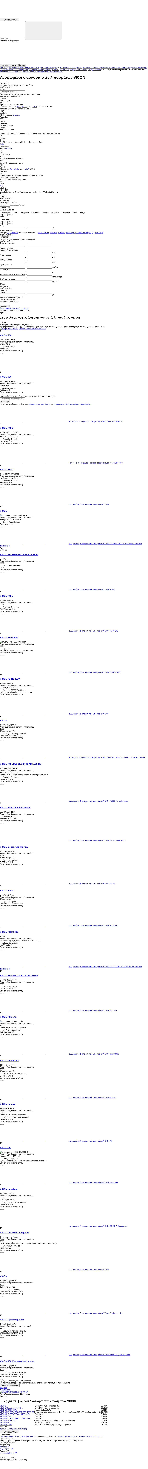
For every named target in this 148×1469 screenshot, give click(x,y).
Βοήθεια (16, 1429)
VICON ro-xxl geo (9, 1189)
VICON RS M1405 (9, 932)
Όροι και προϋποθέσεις (9, 1436)
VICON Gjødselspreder (12, 1319)
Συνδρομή (5, 402)
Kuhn (30, 72)
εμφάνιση (5, 306)
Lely (45, 72)
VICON (3, 511)
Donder (25, 72)
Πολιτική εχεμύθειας (28, 1436)
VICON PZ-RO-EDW (10, 679)
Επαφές (23, 1429)
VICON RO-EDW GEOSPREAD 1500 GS (20, 764)
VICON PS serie (8, 1017)
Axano (11, 72)
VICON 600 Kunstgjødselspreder (17, 1361)
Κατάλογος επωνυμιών (92, 1436)
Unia (60, 72)
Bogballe (17, 72)
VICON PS (5, 1147)
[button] (74, 53)
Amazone (4, 72)
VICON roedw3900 (9, 1060)
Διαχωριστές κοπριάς (78, 70)
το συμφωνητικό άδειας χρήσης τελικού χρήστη (73, 404)
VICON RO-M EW (9, 637)
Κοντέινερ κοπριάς (43, 70)
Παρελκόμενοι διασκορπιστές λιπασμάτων (110, 68)
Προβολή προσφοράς (10, 1385)
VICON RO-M (7, 596)
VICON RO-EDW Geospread (14, 1232)
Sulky (55, 72)
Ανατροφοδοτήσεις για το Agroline (69, 1436)
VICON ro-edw (7, 1104)
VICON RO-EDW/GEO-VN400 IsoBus (19, 554)
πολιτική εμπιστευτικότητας (39, 404)
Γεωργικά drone (94, 70)
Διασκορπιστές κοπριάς (26, 70)
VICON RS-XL (7, 890)
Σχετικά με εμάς (6, 1429)
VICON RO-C (6, 428)
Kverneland (38, 72)
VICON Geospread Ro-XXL (14, 847)
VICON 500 (5, 335)
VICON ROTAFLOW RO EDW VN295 (19, 975)
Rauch (50, 72)
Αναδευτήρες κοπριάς (60, 70)
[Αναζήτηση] (43, 30)
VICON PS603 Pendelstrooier (15, 807)
